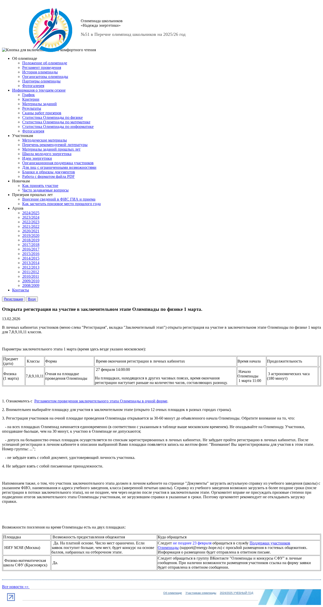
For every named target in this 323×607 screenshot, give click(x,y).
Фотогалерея (33, 86)
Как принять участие (40, 185)
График (28, 95)
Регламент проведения (41, 67)
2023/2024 (30, 217)
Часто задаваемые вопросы (45, 190)
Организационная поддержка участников (58, 163)
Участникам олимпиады (200, 592)
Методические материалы (44, 140)
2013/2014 (30, 263)
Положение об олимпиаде (44, 63)
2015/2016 (30, 254)
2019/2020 (30, 235)
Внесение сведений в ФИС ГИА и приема (58, 199)
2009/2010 (30, 281)
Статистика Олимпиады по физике (52, 117)
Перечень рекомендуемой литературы (55, 145)
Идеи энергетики (37, 158)
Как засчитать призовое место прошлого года (61, 204)
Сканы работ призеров (41, 113)
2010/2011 (30, 276)
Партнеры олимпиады (41, 81)
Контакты (20, 290)
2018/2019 (30, 240)
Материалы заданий (39, 104)
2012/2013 (30, 267)
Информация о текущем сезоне (39, 90)
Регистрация (13, 299)
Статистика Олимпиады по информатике (58, 126)
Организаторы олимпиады (45, 76)
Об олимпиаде (172, 592)
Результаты (31, 108)
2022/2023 (30, 222)
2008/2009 (30, 285)
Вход (32, 299)
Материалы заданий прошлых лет (51, 149)
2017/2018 (30, 244)
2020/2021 (30, 231)
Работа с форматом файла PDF (48, 176)
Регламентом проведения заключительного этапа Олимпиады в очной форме (100, 401)
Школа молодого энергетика (46, 154)
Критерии (30, 99)
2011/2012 (30, 272)
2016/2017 (30, 249)
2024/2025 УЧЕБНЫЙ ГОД (236, 592)
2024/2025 (30, 213)
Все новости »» (16, 587)
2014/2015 (30, 258)
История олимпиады (40, 72)
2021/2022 (30, 226)
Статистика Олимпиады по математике (56, 122)
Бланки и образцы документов (48, 172)
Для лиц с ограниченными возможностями (59, 167)
